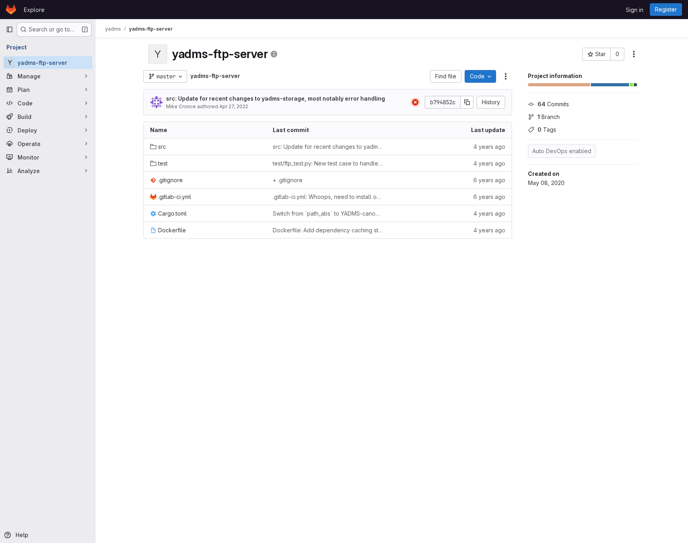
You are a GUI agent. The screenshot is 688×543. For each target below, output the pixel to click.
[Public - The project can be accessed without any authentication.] (274, 54)
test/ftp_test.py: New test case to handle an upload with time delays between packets (328, 163)
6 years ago (489, 180)
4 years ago (489, 146)
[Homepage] (11, 9)
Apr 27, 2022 (233, 106)
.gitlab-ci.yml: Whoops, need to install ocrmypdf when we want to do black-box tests (328, 196)
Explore (34, 9)
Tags (547, 129)
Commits (553, 104)
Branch (549, 116)
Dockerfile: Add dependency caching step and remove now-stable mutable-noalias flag (328, 230)
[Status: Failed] (415, 102)
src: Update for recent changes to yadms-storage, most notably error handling (275, 98)
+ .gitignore (288, 180)
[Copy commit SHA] (467, 102)
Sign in (634, 9)
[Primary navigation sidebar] (9, 29)
